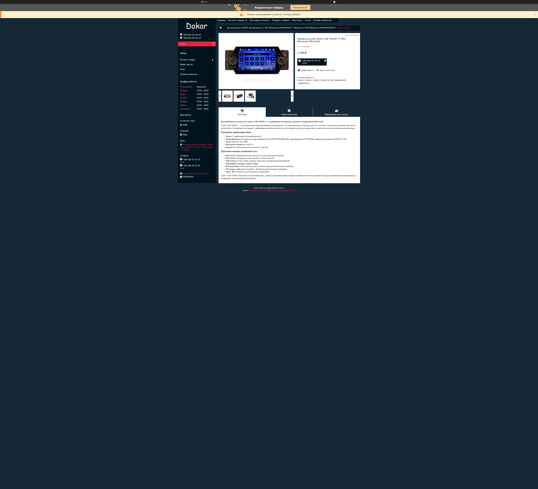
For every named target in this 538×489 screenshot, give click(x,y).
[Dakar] (197, 25)
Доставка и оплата (260, 20)
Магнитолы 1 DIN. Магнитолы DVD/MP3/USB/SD (314, 28)
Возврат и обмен (280, 20)
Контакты (297, 20)
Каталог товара (236, 20)
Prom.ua (281, 188)
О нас (308, 20)
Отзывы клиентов (322, 20)
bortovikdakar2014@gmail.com (196, 173)
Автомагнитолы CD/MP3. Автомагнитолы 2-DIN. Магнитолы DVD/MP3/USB (259, 28)
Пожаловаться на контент (259, 190)
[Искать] (213, 43)
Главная (221, 20)
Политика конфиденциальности (282, 190)
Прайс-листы (186, 64)
